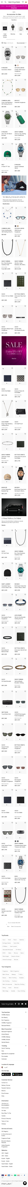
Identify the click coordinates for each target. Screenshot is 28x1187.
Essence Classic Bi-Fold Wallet (19, 391)
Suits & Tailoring (6, 1048)
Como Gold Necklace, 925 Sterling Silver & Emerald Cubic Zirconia (7, 103)
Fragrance (5, 971)
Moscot (17, 100)
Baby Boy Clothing (19, 984)
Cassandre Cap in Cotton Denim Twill (6, 586)
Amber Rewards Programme (6, 1146)
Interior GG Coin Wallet (7, 296)
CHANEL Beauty (6, 1014)
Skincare (16, 987)
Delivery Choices (6, 1085)
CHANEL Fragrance (6, 1022)
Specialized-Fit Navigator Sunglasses (7, 780)
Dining (4, 987)
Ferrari (15, 939)
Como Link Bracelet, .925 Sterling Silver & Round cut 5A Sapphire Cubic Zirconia (7, 231)
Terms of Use (5, 1121)
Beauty (4, 977)
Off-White (18, 949)
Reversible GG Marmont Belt (5, 650)
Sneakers (21, 977)
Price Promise (5, 1093)
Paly (3, 164)
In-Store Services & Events (6, 1134)
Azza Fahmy (5, 421)
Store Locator (5, 1107)
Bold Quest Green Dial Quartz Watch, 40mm (20, 586)
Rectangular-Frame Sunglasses (6, 617)
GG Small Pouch (19, 423)
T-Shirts (20, 974)
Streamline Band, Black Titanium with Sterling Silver (20, 846)
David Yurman (19, 131)
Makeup (14, 974)
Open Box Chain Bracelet (6, 457)
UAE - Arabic (5, 1155)
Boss (16, 876)
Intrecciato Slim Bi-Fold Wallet (20, 650)
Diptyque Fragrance (7, 1031)
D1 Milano (5, 67)
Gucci (3, 294)
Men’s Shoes (6, 974)
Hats (3, 1051)
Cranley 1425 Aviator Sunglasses (20, 70)
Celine (9, 953)
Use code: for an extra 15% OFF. (16, 6)
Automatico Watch (6, 69)
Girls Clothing (6, 981)
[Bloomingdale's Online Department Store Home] (14, 2)
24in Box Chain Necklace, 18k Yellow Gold (20, 263)
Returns (4, 1090)
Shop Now (14, 7)
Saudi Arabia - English (7, 1163)
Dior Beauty (5, 1017)
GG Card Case (5, 553)
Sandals (13, 991)
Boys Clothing (21, 991)
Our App (4, 1110)
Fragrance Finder (6, 1138)
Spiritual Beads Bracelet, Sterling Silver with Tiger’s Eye (20, 682)
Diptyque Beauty (6, 1025)
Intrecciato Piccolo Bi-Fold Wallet (20, 457)
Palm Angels (6, 956)
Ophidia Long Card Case (6, 911)
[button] (6, 222)
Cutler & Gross (19, 67)
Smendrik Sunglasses (20, 102)
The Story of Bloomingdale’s (5, 1104)
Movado (17, 487)
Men (14, 12)
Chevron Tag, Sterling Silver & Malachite (20, 134)
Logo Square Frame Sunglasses (7, 846)
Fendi (9, 939)
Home (9, 987)
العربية (5, 1067)
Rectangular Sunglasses (18, 780)
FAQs (3, 1096)
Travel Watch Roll (6, 714)
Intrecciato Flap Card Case (20, 296)
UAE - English (5, 1153)
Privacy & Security (6, 1118)
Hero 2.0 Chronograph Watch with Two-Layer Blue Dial (20, 879)
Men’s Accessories (7, 984)
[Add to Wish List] (12, 47)
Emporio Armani (15, 956)
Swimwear (4, 1059)
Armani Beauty (5, 1034)
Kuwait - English (6, 1158)
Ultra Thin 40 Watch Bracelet (7, 134)
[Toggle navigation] (2, 2)
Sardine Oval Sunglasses (18, 747)
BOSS (4, 953)
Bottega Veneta (20, 294)
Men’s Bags (5, 991)
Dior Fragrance (5, 1020)
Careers (4, 1115)
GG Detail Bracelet (6, 681)
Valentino (21, 939)
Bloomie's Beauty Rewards (6, 1141)
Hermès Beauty (5, 1042)
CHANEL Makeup (6, 1037)
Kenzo (22, 953)
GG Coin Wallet (5, 812)
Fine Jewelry (5, 1056)
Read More (14, 20)
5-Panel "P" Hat (6, 166)
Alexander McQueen (8, 949)
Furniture (14, 981)
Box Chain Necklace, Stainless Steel (7, 263)
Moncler (4, 487)
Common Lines (6, 100)
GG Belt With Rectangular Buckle (19, 329)
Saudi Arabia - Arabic (7, 1166)
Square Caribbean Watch (19, 167)
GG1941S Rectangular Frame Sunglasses (20, 714)
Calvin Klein (16, 943)
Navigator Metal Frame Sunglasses (7, 329)
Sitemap (4, 1123)
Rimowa (16, 953)
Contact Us (4, 1082)
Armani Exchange (7, 959)
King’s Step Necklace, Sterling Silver (7, 424)
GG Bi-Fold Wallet (6, 391)
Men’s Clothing (12, 977)
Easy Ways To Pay (6, 1113)
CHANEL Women (6, 1039)
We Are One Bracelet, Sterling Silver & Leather (20, 618)
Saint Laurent (6, 584)
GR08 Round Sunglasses (18, 231)
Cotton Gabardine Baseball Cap (6, 490)
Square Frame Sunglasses (5, 747)
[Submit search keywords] (5, 2)
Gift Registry (5, 1131)
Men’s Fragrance (14, 971)
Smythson (5, 712)
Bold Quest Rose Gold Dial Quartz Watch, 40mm (20, 490)
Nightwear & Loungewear (8, 1053)
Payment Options (6, 1088)
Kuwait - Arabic (5, 1161)
